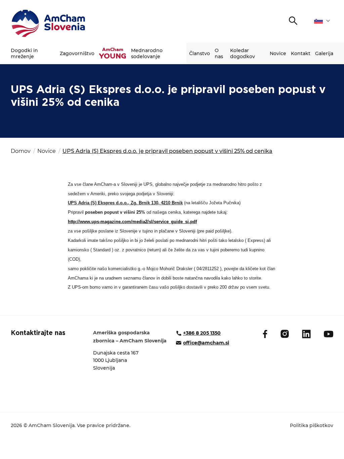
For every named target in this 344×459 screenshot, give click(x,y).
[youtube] (328, 334)
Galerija (324, 53)
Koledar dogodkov (242, 53)
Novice (278, 53)
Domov (21, 151)
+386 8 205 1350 (202, 333)
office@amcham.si (206, 343)
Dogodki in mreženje (24, 53)
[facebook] (265, 334)
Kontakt (300, 53)
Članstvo (199, 53)
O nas (219, 53)
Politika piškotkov (311, 425)
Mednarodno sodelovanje (147, 53)
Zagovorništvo (77, 53)
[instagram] (285, 334)
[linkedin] (306, 334)
